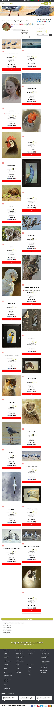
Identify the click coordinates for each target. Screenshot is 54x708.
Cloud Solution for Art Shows (45, 656)
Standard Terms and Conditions (20, 656)
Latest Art (5, 672)
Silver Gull (11, 452)
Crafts (4, 669)
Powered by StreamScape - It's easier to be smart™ (16, 705)
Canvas (12, 61)
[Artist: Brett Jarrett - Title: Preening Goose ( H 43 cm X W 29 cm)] (19, 269)
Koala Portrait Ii (31, 431)
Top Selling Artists (18, 672)
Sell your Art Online (19, 660)
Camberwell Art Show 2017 (7, 630)
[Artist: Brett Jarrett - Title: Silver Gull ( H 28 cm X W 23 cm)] (19, 424)
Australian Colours (31, 195)
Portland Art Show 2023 (6, 625)
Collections (5, 685)
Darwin (30, 670)
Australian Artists (6, 657)
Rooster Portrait (11, 165)
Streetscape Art (6, 677)
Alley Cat (31, 595)
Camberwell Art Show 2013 (7, 633)
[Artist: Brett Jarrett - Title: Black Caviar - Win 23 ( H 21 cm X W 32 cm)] (39, 360)
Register (50, 0)
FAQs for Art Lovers (43, 666)
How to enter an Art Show (19, 658)
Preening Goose (11, 303)
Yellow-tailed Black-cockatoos (31, 287)
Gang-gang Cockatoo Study (31, 139)
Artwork (5, 650)
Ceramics (5, 665)
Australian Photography (7, 661)
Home (3, 7)
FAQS (17, 654)
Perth (29, 671)
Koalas (11, 246)
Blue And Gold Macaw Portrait (11, 355)
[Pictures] (45, 31)
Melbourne (30, 666)
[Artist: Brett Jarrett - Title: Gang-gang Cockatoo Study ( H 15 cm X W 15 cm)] (39, 111)
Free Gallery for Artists (19, 657)
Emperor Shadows (31, 88)
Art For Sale (30, 664)
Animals (12, 62)
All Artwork (5, 658)
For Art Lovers (43, 664)
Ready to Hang (6, 681)
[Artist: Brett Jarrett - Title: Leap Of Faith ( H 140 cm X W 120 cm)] (39, 311)
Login (42, 673)
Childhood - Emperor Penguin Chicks (11, 548)
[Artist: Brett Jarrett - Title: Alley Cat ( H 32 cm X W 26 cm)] (39, 568)
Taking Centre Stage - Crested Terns (31, 546)
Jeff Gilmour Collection (7, 689)
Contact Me (25, 33)
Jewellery (5, 671)
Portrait (12, 121)
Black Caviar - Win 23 (31, 378)
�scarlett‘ (11, 110)
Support (30, 650)
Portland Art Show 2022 (6, 627)
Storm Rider (11, 509)
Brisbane (30, 668)
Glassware (5, 668)
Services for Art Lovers (44, 667)
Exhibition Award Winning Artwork (7, 680)
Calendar (17, 668)
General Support (31, 653)
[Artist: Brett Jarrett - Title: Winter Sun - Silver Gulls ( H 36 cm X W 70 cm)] (39, 453)
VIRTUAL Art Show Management (45, 661)
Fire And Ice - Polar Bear (31, 508)
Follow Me (26, 30)
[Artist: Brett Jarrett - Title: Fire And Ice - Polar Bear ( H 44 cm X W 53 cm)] (39, 488)
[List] (43, 31)
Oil (9, 61)
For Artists (17, 650)
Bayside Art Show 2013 (6, 632)
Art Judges (5, 660)
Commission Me (26, 36)
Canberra (30, 675)
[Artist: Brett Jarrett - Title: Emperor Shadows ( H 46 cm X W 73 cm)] (39, 75)
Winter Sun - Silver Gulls (31, 466)
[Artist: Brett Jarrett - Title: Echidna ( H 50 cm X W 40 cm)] (19, 187)
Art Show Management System (45, 653)
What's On (42, 668)
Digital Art (5, 684)
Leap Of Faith (31, 338)
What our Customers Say (7, 693)
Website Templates (43, 662)
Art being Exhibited (6, 656)
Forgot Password (43, 672)
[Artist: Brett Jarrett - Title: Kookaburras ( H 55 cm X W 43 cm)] (39, 217)
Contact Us (30, 654)
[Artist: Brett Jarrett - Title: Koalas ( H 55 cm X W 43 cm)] (19, 228)
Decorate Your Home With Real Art (8, 676)
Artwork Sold (5, 653)
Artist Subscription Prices (19, 653)
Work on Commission (19, 669)
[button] (3, 45)
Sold (11, 69)
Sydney (30, 667)
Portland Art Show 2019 (6, 629)
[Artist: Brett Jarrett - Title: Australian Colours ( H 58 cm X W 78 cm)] (39, 161)
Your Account (43, 670)
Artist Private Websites (7, 688)
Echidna (11, 206)
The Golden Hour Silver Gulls (11, 54)
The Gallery (6, 7)
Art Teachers (5, 654)
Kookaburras (31, 235)
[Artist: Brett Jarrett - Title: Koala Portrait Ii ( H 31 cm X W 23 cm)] (39, 401)
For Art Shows (43, 650)
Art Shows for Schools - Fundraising (44, 658)
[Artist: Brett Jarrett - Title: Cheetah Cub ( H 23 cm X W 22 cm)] (19, 377)
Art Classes (17, 665)
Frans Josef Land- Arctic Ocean (31, 53)
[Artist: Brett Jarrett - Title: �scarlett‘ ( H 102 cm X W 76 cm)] (19, 76)
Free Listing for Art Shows (44, 654)
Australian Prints (6, 664)
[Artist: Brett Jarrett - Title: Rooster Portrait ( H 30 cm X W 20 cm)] (19, 134)
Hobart (29, 674)
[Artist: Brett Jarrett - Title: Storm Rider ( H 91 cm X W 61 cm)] (19, 474)
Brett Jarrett (9, 57)
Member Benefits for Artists (20, 661)
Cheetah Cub (11, 402)
